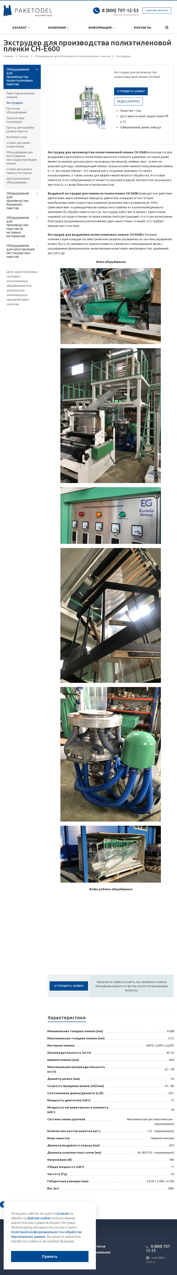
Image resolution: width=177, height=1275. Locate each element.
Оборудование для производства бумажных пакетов (17, 200)
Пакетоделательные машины (20, 95)
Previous (61, 104)
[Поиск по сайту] (167, 28)
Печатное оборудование (16, 110)
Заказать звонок (157, 10)
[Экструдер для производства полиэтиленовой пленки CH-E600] (90, 104)
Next (99, 104)
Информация (100, 27)
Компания (57, 27)
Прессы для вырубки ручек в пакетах (20, 129)
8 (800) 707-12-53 (120, 10)
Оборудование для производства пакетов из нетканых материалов (17, 227)
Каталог (20, 27)
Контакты (142, 27)
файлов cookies (39, 1218)
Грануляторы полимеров (15, 120)
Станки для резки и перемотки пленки (19, 171)
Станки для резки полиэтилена (18, 144)
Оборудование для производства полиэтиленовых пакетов (19, 77)
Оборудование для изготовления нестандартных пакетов (20, 251)
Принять (49, 1256)
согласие (62, 1213)
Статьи (100, 1246)
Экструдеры (14, 102)
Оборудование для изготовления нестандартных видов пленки (21, 158)
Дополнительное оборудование (18, 180)
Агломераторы (16, 137)
